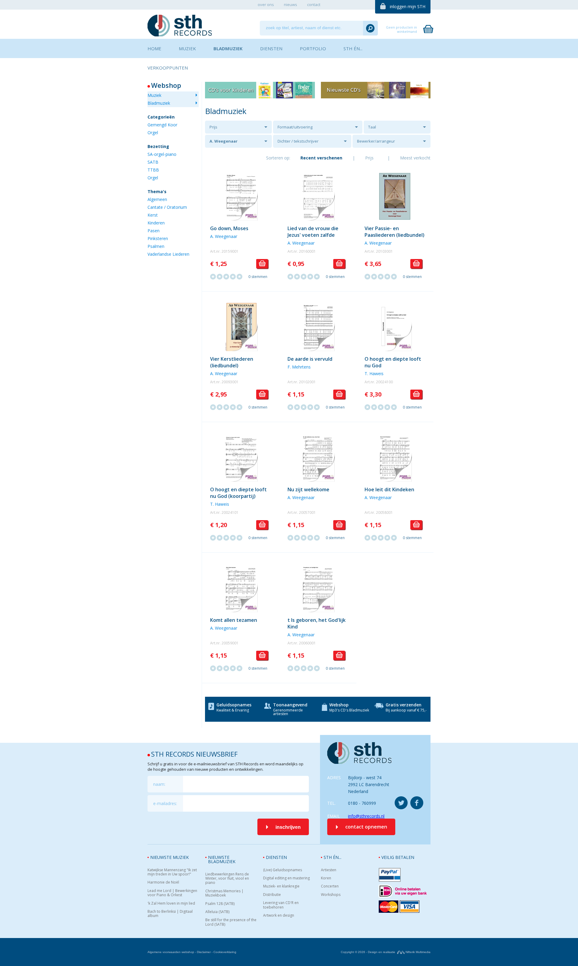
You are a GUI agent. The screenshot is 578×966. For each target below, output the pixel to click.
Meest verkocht (415, 158)
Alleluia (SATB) (217, 912)
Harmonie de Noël (163, 882)
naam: (159, 784)
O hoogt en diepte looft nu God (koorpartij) (238, 492)
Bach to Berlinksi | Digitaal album (170, 913)
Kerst (153, 215)
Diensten (276, 857)
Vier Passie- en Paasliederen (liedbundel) (394, 231)
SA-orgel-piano (162, 154)
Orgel (153, 132)
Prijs (213, 127)
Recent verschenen (321, 158)
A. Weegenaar (224, 141)
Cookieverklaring (224, 952)
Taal (372, 127)
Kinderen (156, 223)
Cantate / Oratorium (167, 207)
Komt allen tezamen (233, 620)
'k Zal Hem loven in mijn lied (171, 903)
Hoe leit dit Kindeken (389, 489)
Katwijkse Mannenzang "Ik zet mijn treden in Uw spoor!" (172, 872)
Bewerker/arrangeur (376, 141)
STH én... (332, 857)
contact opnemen (366, 826)
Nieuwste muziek (169, 857)
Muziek (154, 95)
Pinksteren (158, 238)
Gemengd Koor (162, 125)
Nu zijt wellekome (308, 489)
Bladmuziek (159, 103)
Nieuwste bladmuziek (221, 859)
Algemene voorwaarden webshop (171, 952)
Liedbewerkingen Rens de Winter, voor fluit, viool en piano (227, 878)
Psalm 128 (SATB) (220, 904)
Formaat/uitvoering (295, 127)
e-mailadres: (165, 803)
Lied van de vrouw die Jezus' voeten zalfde (312, 231)
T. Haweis (374, 373)
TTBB (153, 170)
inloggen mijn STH (407, 6)
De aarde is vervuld (309, 359)
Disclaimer (204, 952)
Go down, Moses (229, 228)
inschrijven (288, 827)
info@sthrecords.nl (366, 816)
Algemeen (157, 199)
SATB (153, 162)
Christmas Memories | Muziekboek (224, 893)
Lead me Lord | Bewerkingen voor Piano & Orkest (172, 893)
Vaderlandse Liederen (168, 254)
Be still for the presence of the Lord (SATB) (230, 922)
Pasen (154, 230)
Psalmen (156, 246)
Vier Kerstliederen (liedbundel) (231, 362)
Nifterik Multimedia (417, 952)
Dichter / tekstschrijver (298, 141)
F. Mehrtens (299, 367)
